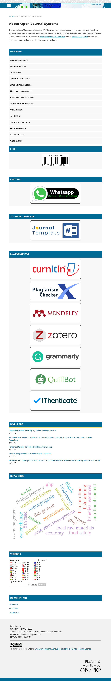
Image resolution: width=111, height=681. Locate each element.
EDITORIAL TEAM (19, 66)
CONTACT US (17, 141)
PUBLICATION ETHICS (21, 79)
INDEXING (16, 116)
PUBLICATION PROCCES (22, 85)
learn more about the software (52, 37)
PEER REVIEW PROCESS (22, 91)
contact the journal (80, 37)
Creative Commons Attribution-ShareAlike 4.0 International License (63, 649)
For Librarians (14, 613)
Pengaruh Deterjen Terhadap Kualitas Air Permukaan (30, 447)
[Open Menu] (9, 5)
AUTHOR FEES (18, 135)
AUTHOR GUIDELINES (21, 122)
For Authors (13, 609)
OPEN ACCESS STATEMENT (23, 97)
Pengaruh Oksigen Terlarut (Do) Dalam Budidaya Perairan (32, 431)
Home (12, 16)
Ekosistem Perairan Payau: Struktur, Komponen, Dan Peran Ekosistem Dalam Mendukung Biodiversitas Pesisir (54, 461)
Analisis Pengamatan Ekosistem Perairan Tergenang (30, 454)
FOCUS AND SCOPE (20, 60)
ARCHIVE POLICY (19, 129)
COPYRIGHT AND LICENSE (22, 104)
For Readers (13, 604)
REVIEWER (17, 73)
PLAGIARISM (17, 110)
